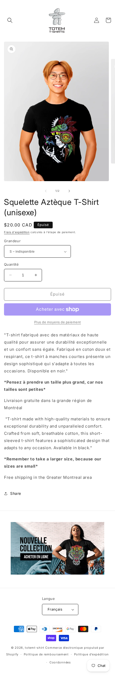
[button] (10, 20)
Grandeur (12, 241)
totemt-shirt (34, 648)
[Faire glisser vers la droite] (69, 191)
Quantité (11, 264)
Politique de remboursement (46, 654)
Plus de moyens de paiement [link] (57, 322)
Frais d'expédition (17, 232)
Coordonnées (60, 662)
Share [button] (15, 493)
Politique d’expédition (91, 654)
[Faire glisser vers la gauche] (46, 191)
